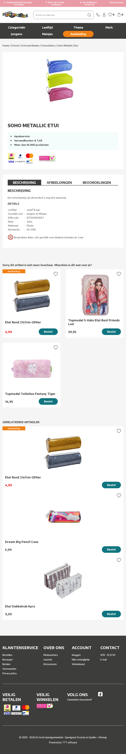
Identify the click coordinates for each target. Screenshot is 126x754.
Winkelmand (78, 664)
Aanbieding (78, 34)
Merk (109, 27)
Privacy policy (9, 673)
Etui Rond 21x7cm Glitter (23, 322)
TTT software (69, 742)
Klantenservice (117, 2)
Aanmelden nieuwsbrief (79, 699)
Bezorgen (7, 659)
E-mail (103, 659)
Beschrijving (24, 182)
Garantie (47, 659)
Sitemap (102, 737)
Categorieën (16, 27)
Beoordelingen (97, 182)
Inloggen (76, 655)
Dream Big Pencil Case (21, 542)
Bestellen (7, 655)
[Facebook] (100, 695)
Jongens (16, 34)
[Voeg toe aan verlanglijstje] (56, 274)
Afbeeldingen (59, 182)
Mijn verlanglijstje (81, 659)
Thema (78, 27)
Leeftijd (47, 27)
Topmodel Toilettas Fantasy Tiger (30, 394)
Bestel (48, 331)
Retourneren (50, 664)
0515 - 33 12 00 (107, 655)
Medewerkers (50, 655)
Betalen (6, 664)
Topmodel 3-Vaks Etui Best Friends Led (94, 322)
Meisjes (47, 34)
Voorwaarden (9, 668)
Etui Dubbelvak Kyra (20, 606)
